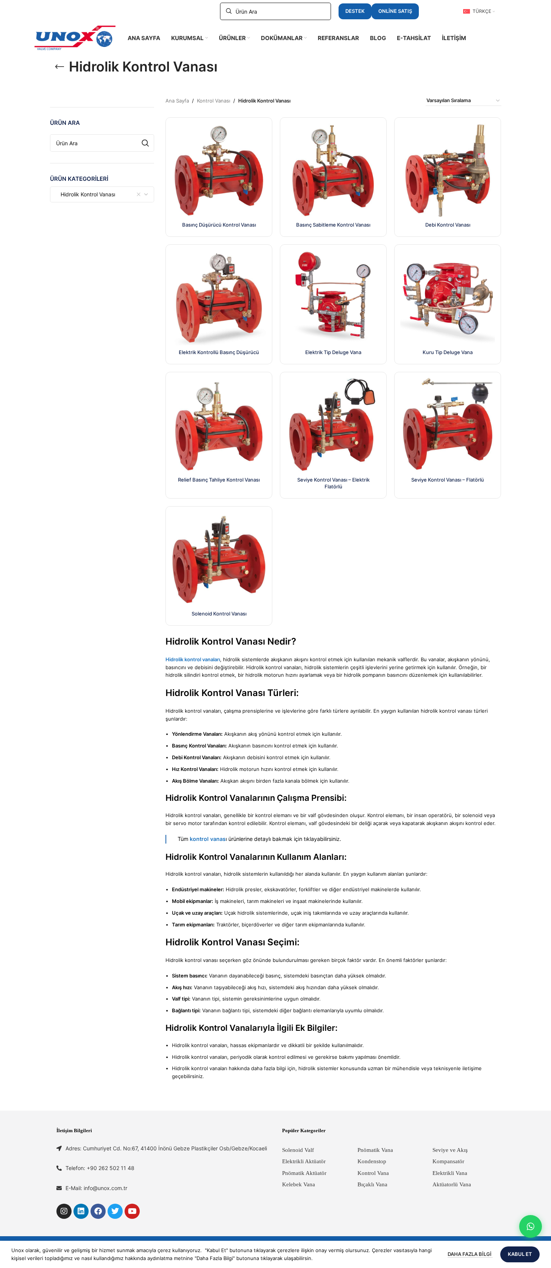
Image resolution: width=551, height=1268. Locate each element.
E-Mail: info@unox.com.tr (96, 1188)
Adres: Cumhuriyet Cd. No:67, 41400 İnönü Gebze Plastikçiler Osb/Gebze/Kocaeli (166, 1148)
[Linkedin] (81, 1211)
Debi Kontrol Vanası (447, 225)
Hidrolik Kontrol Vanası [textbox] (85, 194)
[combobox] (102, 194)
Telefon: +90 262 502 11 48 (100, 1168)
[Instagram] (64, 1211)
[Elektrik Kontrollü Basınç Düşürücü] (219, 297)
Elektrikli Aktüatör (304, 1161)
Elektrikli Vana (449, 1173)
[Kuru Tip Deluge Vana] (447, 297)
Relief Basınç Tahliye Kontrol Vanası (219, 480)
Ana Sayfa (177, 101)
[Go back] (59, 67)
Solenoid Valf (298, 1150)
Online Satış (395, 11)
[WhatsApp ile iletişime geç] (530, 1226)
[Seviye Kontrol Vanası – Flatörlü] (447, 425)
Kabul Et (520, 1254)
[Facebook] (98, 1211)
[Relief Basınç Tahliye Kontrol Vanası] (219, 425)
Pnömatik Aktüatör (304, 1173)
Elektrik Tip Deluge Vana (333, 352)
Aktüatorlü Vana (451, 1184)
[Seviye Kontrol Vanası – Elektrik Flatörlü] (333, 425)
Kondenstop (371, 1161)
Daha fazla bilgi (470, 1254)
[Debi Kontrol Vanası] (447, 170)
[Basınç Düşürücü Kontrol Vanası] (219, 170)
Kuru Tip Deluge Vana (448, 352)
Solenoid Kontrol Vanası (219, 614)
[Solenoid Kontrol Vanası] (219, 559)
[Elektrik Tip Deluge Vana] (333, 297)
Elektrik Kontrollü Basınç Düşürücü (219, 352)
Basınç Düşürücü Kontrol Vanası (219, 225)
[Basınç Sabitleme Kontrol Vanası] (333, 170)
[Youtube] (132, 1211)
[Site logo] (75, 37)
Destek (355, 11)
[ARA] (145, 143)
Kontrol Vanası (213, 101)
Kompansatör (448, 1161)
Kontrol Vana (373, 1173)
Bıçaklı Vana (372, 1184)
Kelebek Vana (298, 1184)
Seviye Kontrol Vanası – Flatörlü (447, 480)
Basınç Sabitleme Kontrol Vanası (333, 225)
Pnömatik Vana (375, 1150)
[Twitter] (115, 1211)
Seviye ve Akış (450, 1150)
